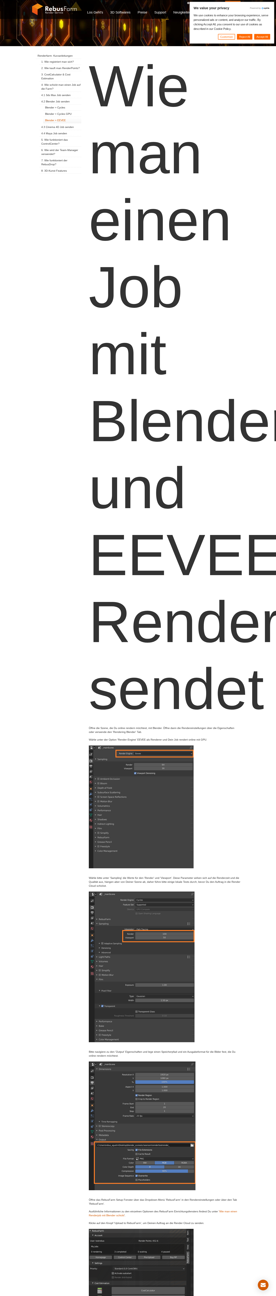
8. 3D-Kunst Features (54, 170)
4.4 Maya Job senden (54, 133)
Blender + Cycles (55, 107)
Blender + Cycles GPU (58, 113)
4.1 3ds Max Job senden (56, 95)
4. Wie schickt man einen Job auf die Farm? (61, 86)
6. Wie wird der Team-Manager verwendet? (59, 152)
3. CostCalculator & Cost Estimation (55, 76)
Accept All (262, 36)
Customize (226, 36)
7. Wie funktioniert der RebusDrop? (54, 162)
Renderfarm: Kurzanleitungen (55, 55)
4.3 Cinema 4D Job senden (57, 126)
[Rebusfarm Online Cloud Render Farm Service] (54, 9)
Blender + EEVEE (55, 120)
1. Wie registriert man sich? (57, 61)
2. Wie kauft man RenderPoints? (60, 68)
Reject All (244, 36)
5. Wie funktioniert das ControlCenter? (54, 141)
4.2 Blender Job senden (55, 101)
